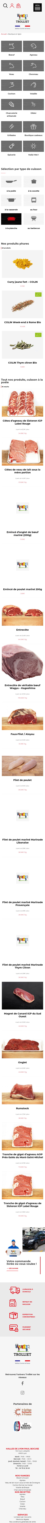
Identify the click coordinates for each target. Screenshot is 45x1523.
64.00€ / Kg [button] (22, 639)
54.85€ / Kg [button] (22, 433)
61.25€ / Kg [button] (22, 744)
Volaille (22, 1506)
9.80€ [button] (22, 367)
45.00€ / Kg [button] (22, 1072)
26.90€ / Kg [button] (23, 852)
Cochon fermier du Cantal (22, 1485)
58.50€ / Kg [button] (22, 1118)
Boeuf (22, 1499)
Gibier (22, 1504)
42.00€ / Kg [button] (22, 1026)
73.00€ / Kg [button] (22, 1167)
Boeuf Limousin (22, 1478)
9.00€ (22, 539)
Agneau (22, 1480)
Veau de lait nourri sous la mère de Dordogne (22, 1483)
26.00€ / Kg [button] (22, 790)
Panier (18, 5)
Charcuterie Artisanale (22, 1490)
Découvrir (13, 1268)
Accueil (4, 34)
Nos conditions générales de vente (22, 1522)
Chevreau (22, 1509)
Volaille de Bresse (22, 1488)
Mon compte (12, 6)
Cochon (22, 1502)
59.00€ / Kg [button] (22, 1216)
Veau (22, 1497)
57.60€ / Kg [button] (22, 482)
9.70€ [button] (22, 286)
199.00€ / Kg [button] (22, 698)
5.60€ (23, 593)
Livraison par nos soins (22, 1517)
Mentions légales (22, 1519)
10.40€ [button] (22, 326)
